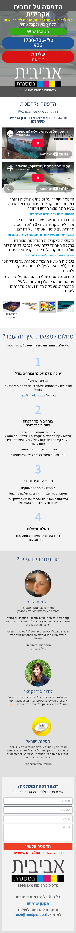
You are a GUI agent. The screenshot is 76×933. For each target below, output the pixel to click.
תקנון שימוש (38, 903)
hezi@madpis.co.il (32, 395)
